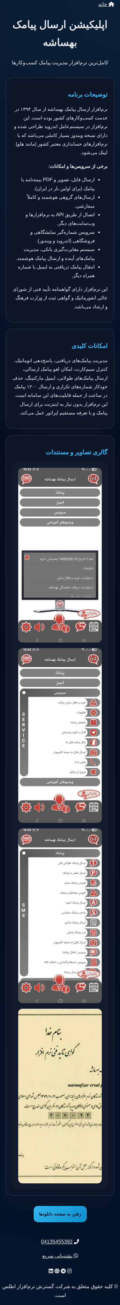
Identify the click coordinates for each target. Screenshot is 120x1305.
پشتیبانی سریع (57, 1255)
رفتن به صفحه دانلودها (60, 1213)
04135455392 (57, 1241)
